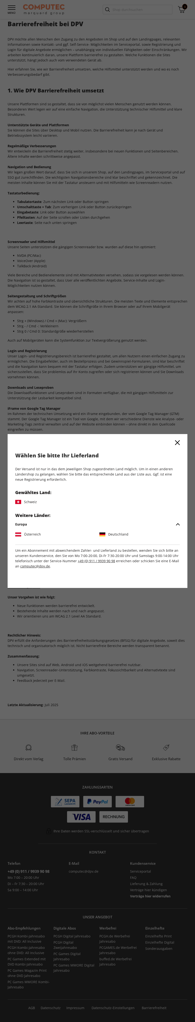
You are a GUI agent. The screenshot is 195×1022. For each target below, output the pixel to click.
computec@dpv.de (35, 566)
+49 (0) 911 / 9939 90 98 (96, 561)
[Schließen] (177, 442)
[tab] (97, 524)
